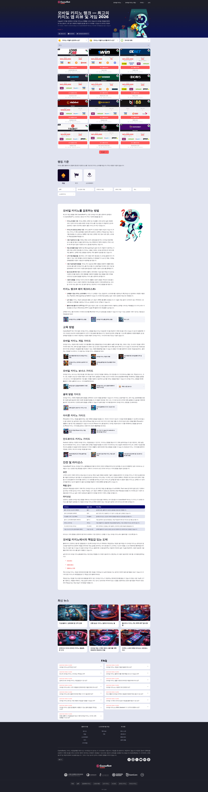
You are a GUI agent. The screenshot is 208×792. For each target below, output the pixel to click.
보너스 (85, 731)
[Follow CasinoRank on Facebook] (129, 759)
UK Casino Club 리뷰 (103, 145)
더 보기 (103, 152)
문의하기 (123, 734)
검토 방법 (123, 740)
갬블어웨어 (70, 565)
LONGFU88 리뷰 (73, 70)
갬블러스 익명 (71, 568)
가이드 (142, 2)
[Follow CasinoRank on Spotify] (144, 759)
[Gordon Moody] (117, 774)
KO (59, 759)
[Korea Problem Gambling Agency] (104, 774)
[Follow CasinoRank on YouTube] (140, 759)
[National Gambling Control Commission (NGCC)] (73, 774)
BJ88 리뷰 (135, 120)
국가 (84, 740)
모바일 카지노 (117, 2)
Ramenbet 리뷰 (135, 145)
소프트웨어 (85, 737)
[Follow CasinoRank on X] (137, 759)
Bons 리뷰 (135, 95)
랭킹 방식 (123, 737)
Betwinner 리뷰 (104, 95)
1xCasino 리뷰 (73, 95)
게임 (84, 734)
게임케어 (69, 560)
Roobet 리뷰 (104, 120)
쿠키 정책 (104, 789)
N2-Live (104, 731)
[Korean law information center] (91, 774)
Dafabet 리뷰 (72, 120)
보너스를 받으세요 (73, 67)
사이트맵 (84, 743)
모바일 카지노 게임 (130, 2)
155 (104, 734)
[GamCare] (131, 774)
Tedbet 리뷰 (73, 145)
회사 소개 (123, 731)
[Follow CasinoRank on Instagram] (133, 759)
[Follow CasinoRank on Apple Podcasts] (148, 759)
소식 (149, 2)
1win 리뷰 (104, 70)
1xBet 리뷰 (135, 70)
